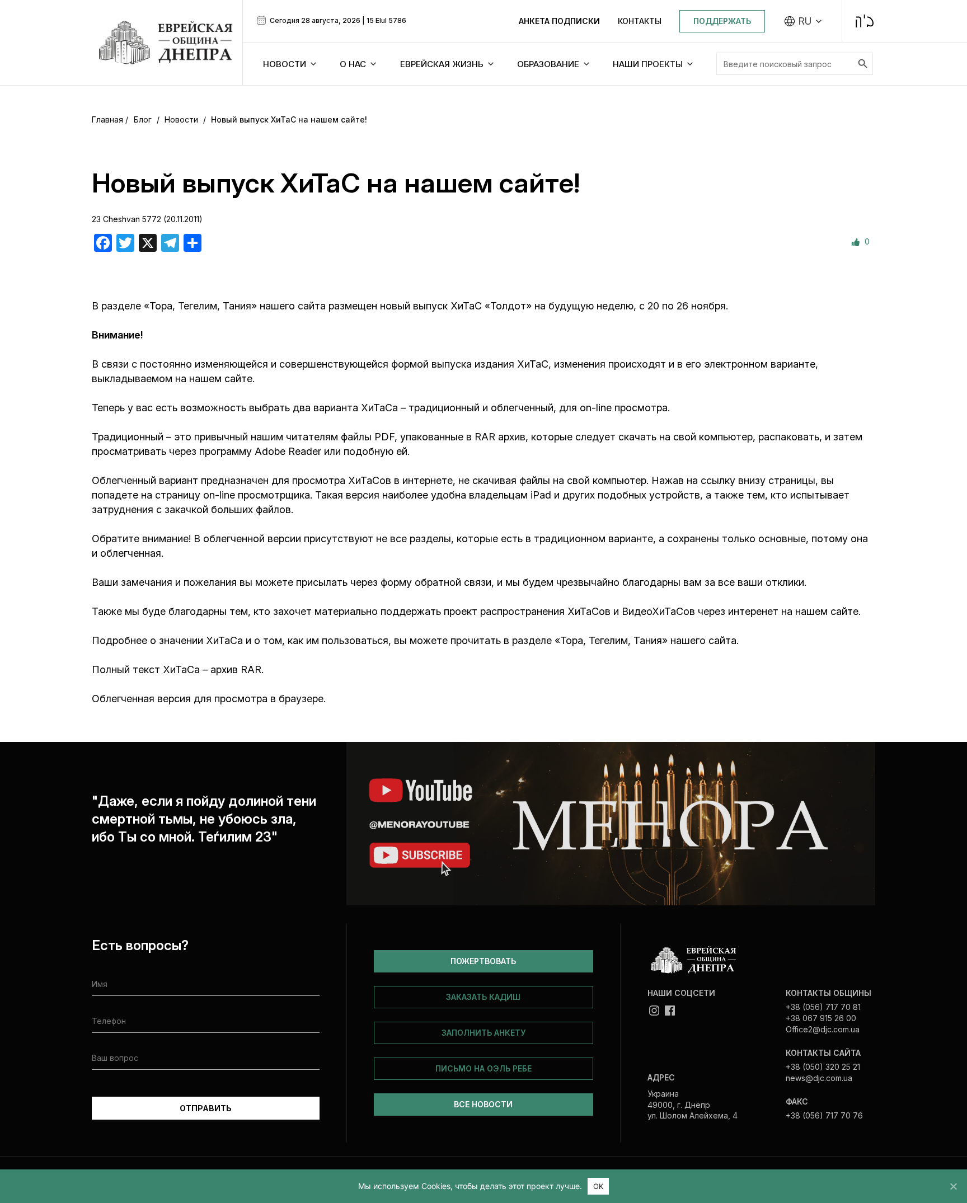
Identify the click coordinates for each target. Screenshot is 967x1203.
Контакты (639, 21)
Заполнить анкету (483, 1032)
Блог (143, 119)
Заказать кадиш (483, 997)
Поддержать (722, 21)
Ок (598, 1186)
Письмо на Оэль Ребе (483, 1068)
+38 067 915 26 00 (821, 1018)
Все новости (483, 1104)
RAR (251, 669)
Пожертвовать (483, 961)
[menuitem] (803, 21)
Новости (181, 119)
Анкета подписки (559, 21)
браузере (301, 698)
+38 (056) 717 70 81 (823, 1007)
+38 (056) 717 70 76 (824, 1115)
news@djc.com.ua (819, 1078)
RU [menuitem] (805, 21)
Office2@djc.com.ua (823, 1029)
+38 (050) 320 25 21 (823, 1067)
